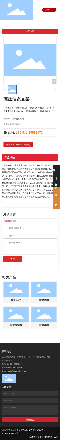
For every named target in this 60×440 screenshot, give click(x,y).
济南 (50, 437)
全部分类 (30, 31)
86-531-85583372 (30, 132)
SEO (56, 437)
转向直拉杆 (44, 300)
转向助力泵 (16, 300)
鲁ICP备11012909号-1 (11, 433)
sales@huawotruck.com (17, 371)
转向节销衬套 (16, 325)
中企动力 (44, 437)
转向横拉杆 (44, 325)
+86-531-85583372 (14, 364)
